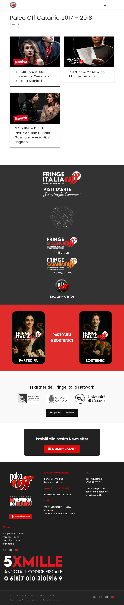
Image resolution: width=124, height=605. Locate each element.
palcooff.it (8, 543)
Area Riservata (22, 516)
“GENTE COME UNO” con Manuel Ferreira (88, 74)
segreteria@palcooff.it (97, 491)
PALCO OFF (25, 595)
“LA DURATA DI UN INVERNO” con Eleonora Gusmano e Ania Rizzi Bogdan (34, 135)
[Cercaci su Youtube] (16, 550)
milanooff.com (11, 536)
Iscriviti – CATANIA (64, 449)
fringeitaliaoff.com (13, 533)
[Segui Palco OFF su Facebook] (4, 550)
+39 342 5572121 (94, 482)
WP (23, 600)
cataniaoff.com (11, 540)
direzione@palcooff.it (97, 488)
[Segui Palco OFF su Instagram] (10, 550)
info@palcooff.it (94, 495)
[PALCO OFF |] (13, 4)
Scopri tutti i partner (62, 412)
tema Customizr (51, 600)
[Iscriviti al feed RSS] (94, 597)
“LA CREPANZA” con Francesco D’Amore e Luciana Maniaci (32, 76)
